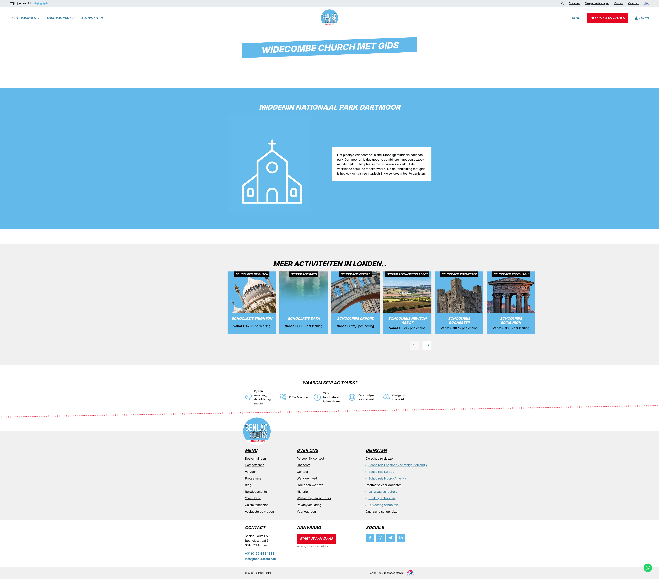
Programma (253, 478)
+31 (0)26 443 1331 (259, 553)
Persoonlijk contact (310, 458)
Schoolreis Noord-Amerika (387, 478)
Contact (302, 472)
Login (644, 18)
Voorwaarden (306, 511)
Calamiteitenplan (256, 505)
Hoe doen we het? (310, 485)
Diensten (376, 450)
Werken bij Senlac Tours (314, 498)
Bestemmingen (23, 18)
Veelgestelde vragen (259, 511)
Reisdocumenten (257, 491)
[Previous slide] (414, 345)
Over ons (307, 450)
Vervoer (250, 472)
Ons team (303, 465)
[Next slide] (427, 345)
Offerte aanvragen (607, 18)
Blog (576, 18)
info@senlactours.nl (260, 559)
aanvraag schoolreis (382, 491)
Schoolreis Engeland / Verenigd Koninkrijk (397, 465)
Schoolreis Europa (381, 472)
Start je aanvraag (316, 538)
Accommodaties (60, 18)
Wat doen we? (307, 478)
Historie (302, 491)
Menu (251, 450)
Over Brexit (253, 498)
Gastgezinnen (254, 465)
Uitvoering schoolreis (383, 505)
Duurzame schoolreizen (382, 511)
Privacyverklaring (309, 505)
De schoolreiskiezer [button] (380, 458)
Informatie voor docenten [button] (384, 485)
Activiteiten (92, 18)
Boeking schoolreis (381, 498)
